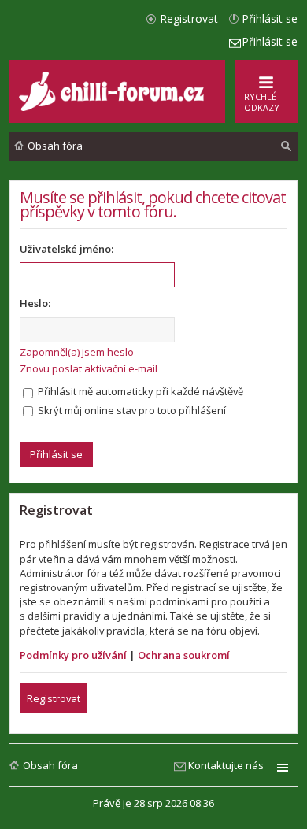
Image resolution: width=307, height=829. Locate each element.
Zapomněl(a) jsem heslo (77, 352)
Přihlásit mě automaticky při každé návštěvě (139, 391)
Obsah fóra (50, 765)
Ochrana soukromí (184, 655)
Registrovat (53, 698)
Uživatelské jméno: (66, 249)
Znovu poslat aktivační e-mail (88, 368)
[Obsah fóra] (113, 107)
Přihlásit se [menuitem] (270, 18)
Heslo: (35, 303)
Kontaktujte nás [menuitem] (226, 765)
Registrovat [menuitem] (189, 18)
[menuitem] (286, 146)
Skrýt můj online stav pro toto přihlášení (130, 410)
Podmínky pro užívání (73, 655)
